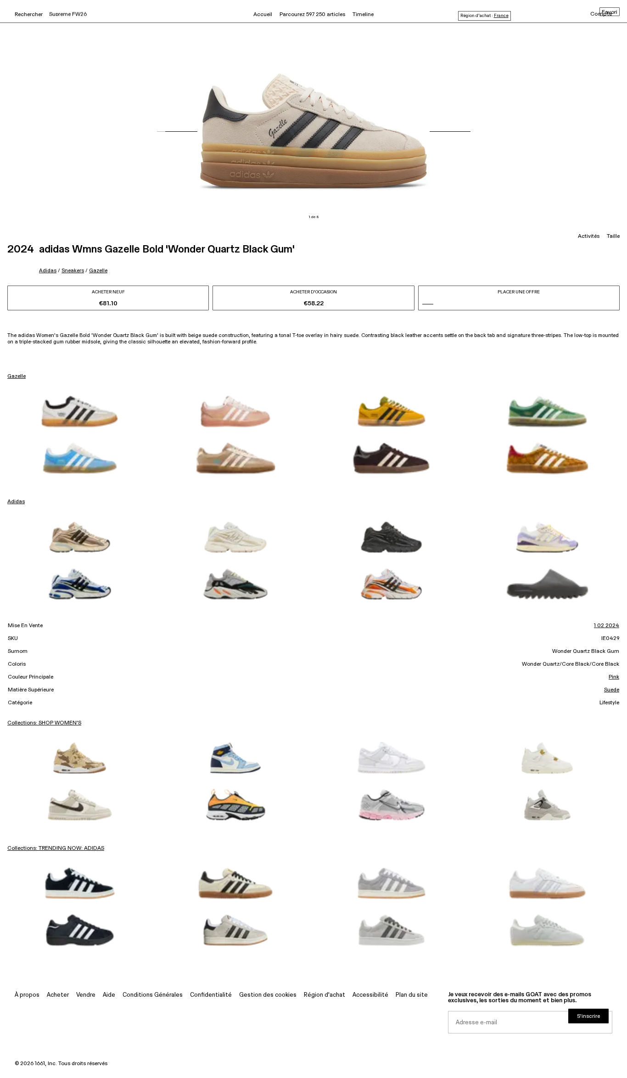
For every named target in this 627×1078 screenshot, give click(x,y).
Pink (614, 677)
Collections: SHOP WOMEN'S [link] (44, 723)
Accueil (262, 14)
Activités (588, 236)
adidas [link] (16, 502)
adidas (47, 270)
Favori (609, 12)
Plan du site (412, 995)
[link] (79, 411)
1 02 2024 (606, 626)
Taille (613, 236)
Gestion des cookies (268, 995)
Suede (611, 690)
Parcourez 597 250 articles (312, 14)
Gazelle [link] (16, 376)
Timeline (363, 14)
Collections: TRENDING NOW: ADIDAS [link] (55, 848)
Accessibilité (370, 995)
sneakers (73, 270)
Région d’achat (324, 995)
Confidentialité (211, 995)
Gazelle (98, 270)
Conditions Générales (153, 995)
